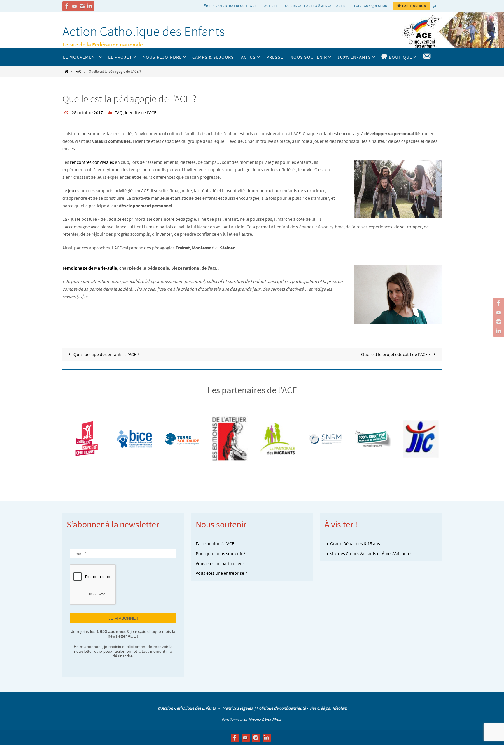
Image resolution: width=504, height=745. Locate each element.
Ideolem (339, 708)
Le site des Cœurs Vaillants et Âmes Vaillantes (368, 553)
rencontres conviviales (92, 162)
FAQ (78, 71)
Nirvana (254, 719)
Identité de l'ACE (140, 112)
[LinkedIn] (89, 6)
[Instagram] (82, 6)
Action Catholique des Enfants (143, 31)
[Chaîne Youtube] (74, 6)
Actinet (271, 6)
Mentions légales (237, 708)
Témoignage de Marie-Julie (89, 268)
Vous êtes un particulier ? (220, 563)
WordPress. (273, 719)
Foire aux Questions (372, 6)
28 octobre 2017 (87, 112)
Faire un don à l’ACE (215, 543)
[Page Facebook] (67, 6)
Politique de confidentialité (281, 708)
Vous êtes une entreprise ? (221, 573)
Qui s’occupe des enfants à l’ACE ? (106, 354)
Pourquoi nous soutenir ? (221, 553)
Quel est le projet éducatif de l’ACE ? (396, 354)
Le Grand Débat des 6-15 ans (352, 543)
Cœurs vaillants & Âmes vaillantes (315, 6)
